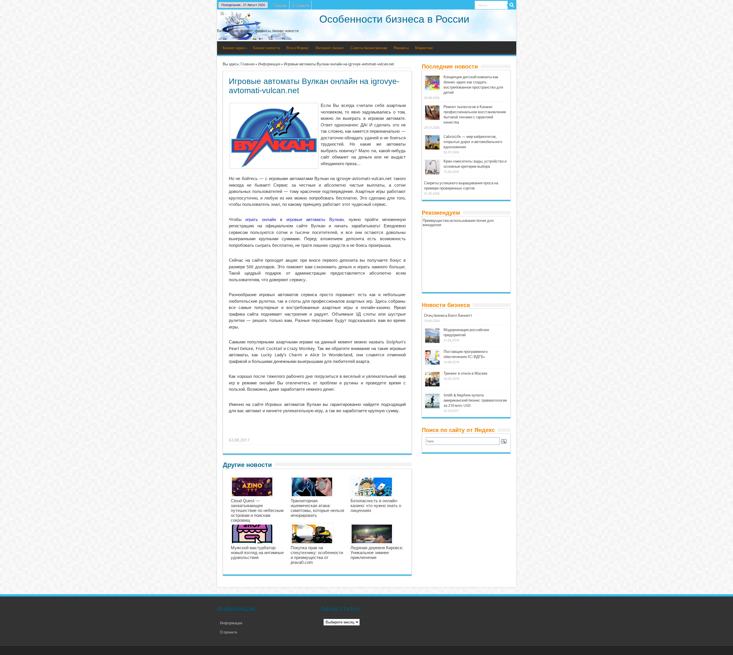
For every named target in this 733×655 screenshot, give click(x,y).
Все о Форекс (297, 48)
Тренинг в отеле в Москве (465, 373)
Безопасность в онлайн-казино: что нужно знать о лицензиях (375, 505)
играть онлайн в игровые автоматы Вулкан (294, 219)
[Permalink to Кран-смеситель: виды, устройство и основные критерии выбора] (432, 173)
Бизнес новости (266, 48)
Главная (280, 5)
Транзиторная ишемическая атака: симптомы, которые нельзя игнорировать (317, 508)
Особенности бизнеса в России (394, 19)
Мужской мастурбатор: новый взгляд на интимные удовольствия (257, 552)
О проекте (300, 5)
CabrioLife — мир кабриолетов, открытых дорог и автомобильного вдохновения (473, 141)
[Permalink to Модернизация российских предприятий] (432, 342)
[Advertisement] (318, 432)
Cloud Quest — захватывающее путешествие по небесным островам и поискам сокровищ (257, 510)
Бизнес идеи (235, 48)
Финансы (401, 48)
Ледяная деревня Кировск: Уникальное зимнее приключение (376, 552)
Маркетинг (424, 48)
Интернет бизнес (330, 48)
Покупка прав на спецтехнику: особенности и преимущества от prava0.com (317, 555)
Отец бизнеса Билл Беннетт (448, 315)
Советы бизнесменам (368, 48)
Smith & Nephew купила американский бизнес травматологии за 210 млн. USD (475, 400)
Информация (269, 64)
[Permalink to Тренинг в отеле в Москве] (432, 386)
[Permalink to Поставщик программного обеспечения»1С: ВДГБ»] (432, 364)
